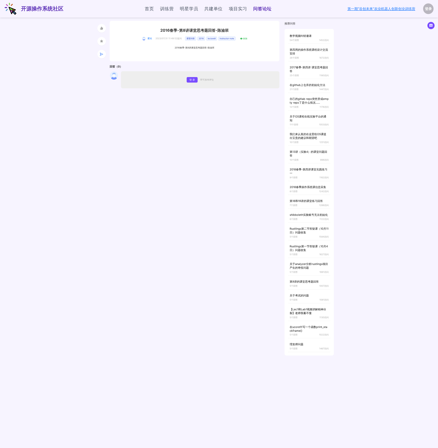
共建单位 (213, 8)
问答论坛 (262, 8)
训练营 (167, 8)
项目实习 (238, 8)
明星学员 (189, 8)
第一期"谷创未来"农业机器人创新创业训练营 (381, 9)
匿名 (150, 38)
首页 (149, 8)
